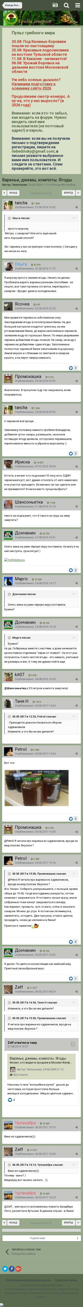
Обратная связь (66, 1280)
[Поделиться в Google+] (18, 1269)
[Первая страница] (4, 193)
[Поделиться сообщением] (76, 207)
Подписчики (37, 1238)
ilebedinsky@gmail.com (33, 151)
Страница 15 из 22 (41, 193)
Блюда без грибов (64, 184)
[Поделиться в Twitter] (5, 1269)
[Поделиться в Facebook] (12, 1269)
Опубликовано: (35, 207)
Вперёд (68, 193)
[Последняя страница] (78, 193)
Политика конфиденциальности (28, 1280)
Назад (13, 193)
